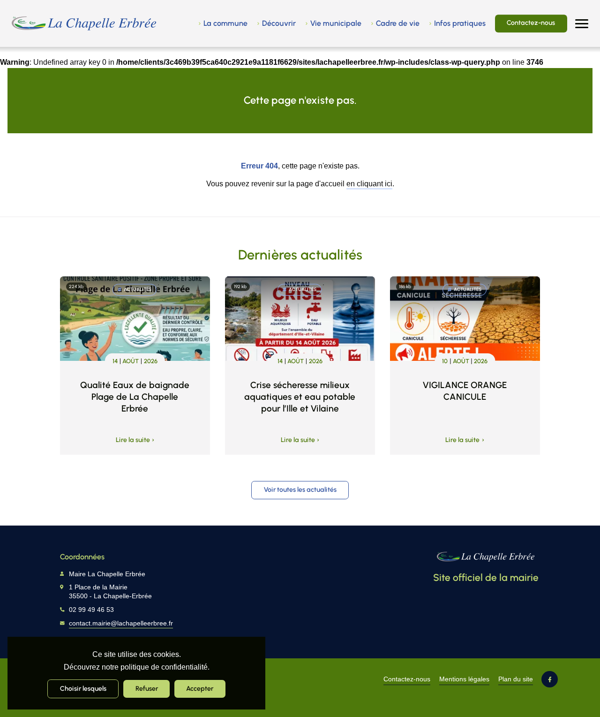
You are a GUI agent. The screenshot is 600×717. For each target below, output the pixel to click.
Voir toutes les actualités (300, 489)
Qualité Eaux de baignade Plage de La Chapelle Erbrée (134, 397)
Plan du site (515, 679)
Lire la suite (133, 440)
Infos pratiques (460, 23)
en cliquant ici (369, 184)
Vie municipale (335, 23)
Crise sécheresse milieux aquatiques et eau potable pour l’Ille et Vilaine (299, 397)
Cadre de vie (398, 23)
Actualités (137, 289)
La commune (225, 23)
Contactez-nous (531, 22)
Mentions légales (464, 679)
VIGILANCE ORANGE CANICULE (465, 391)
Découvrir (279, 23)
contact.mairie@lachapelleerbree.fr (121, 623)
